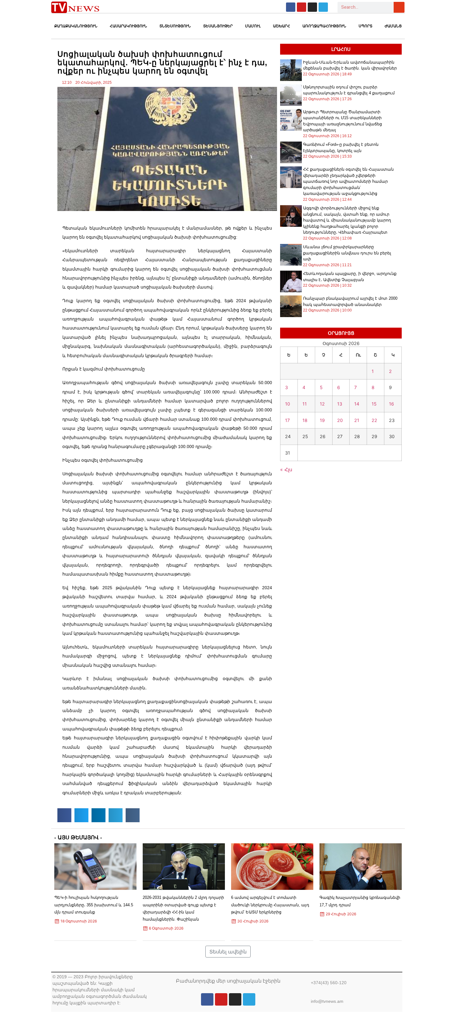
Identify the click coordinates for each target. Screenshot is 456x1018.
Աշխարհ (281, 26)
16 (391, 403)
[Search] (399, 7)
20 (340, 420)
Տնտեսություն (175, 26)
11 (304, 403)
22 (374, 420)
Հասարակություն (128, 26)
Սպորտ (365, 26)
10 (287, 403)
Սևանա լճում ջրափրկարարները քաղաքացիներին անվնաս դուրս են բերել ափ (347, 252)
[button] (64, 815)
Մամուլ (253, 26)
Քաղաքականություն (75, 26)
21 (356, 420)
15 (374, 403)
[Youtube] (301, 7)
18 (304, 420)
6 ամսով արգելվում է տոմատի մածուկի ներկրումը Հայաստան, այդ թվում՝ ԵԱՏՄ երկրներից (270, 904)
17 (287, 420)
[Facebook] (290, 7)
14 (356, 403)
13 (339, 403)
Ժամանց (393, 26)
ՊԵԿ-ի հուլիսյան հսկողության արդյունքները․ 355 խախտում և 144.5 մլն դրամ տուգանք (93, 904)
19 (322, 420)
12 (322, 403)
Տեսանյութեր (218, 26)
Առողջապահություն (324, 26)
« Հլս (286, 469)
